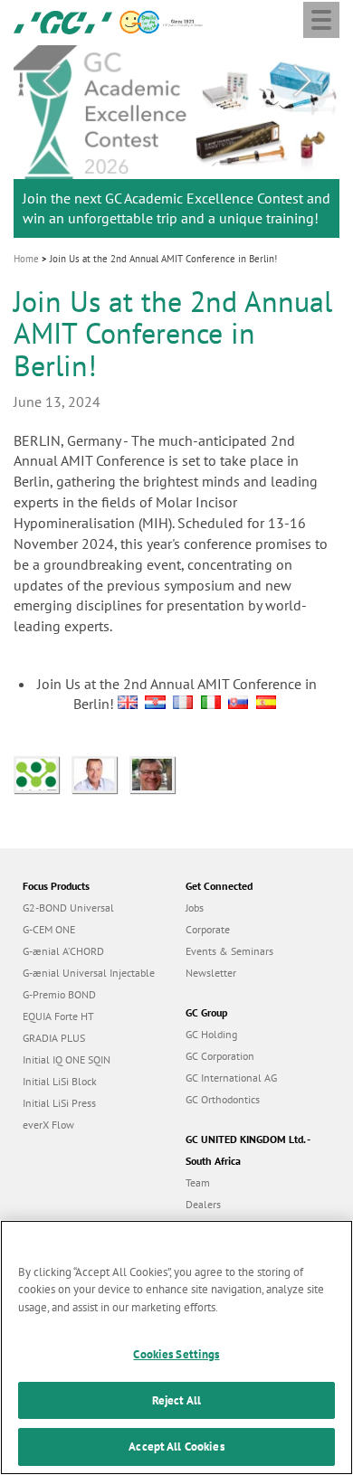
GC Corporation (220, 1056)
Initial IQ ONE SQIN (66, 1059)
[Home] (63, 21)
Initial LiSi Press (59, 1103)
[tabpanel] (176, 142)
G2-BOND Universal (68, 907)
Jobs (195, 907)
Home (26, 258)
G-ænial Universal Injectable (89, 972)
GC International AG (231, 1077)
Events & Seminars (229, 951)
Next (302, 81)
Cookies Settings (176, 1354)
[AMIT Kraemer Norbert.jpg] (156, 773)
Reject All (176, 1400)
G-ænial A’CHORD (63, 951)
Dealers (203, 1204)
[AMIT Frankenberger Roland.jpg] (100, 773)
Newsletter (211, 972)
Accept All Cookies (176, 1446)
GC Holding (211, 1034)
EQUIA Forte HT (58, 1016)
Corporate (208, 929)
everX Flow (48, 1124)
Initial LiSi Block (60, 1081)
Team (198, 1182)
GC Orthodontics (223, 1099)
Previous (51, 81)
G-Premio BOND (59, 994)
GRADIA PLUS (54, 1038)
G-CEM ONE (49, 929)
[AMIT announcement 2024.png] (43, 773)
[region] (176, 1347)
